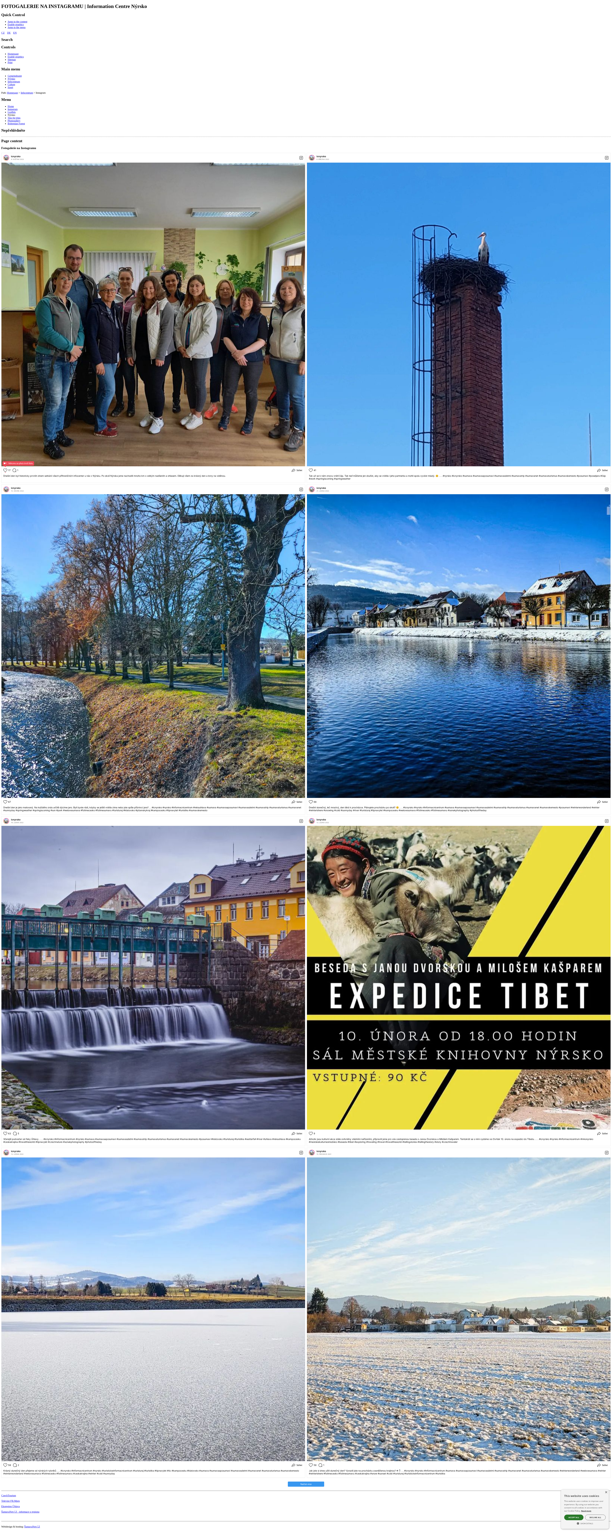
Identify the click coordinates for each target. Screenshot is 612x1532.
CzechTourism (8, 1495)
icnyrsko (16, 156)
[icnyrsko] (6, 158)
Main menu (10, 69)
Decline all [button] (595, 1517)
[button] (585, 1523)
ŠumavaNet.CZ (32, 1526)
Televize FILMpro (10, 1501)
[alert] (585, 1509)
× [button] (606, 1492)
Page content (11, 141)
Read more (586, 1511)
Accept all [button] (573, 1517)
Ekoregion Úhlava (10, 1506)
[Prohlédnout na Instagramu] (301, 158)
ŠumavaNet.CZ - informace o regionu (20, 1511)
